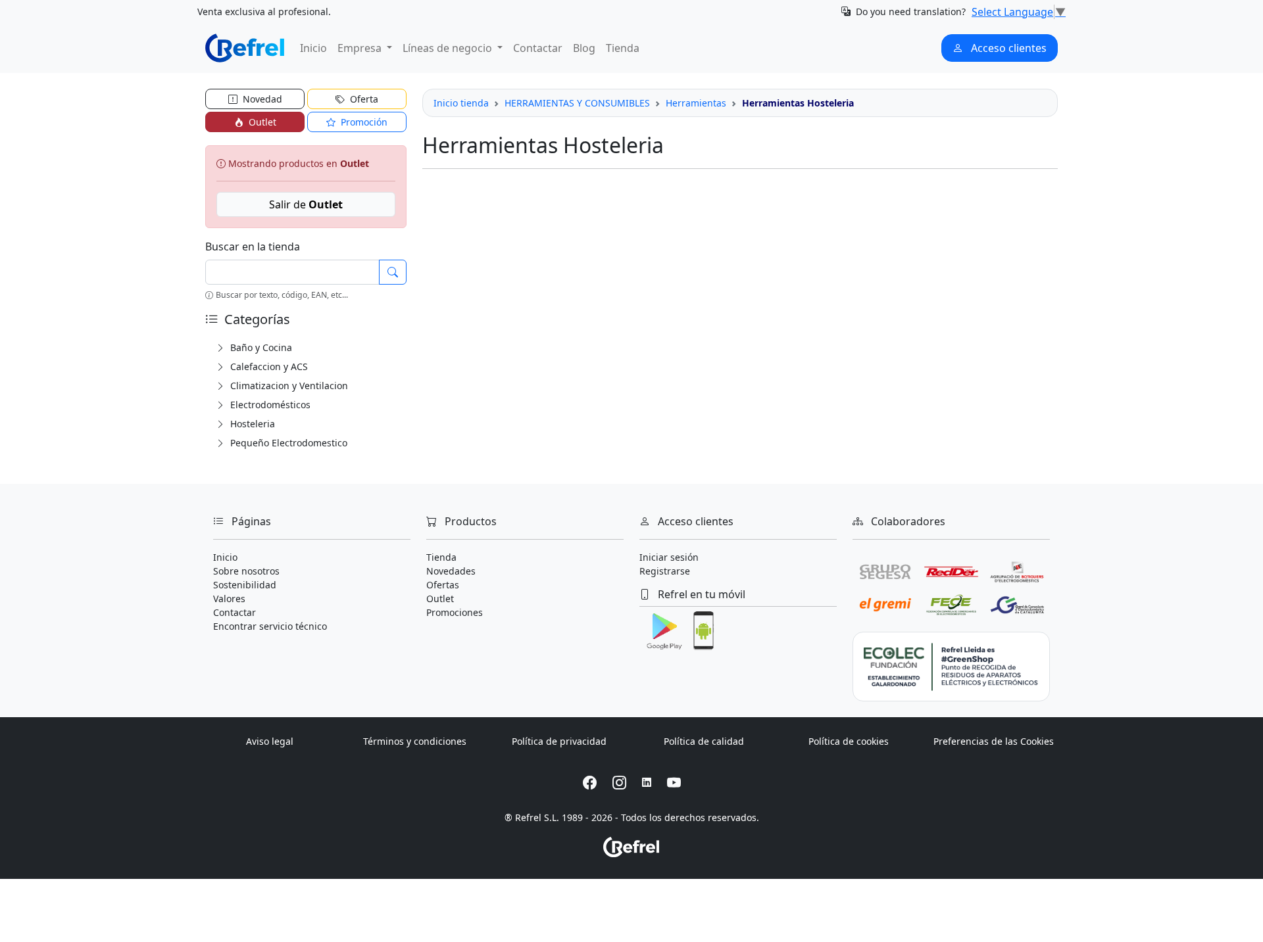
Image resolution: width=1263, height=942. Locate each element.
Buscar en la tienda (252, 246)
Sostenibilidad (244, 584)
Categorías (255, 319)
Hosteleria (251, 423)
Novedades (451, 571)
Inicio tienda (461, 103)
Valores (229, 598)
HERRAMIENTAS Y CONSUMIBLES (577, 103)
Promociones (454, 612)
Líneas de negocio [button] (449, 48)
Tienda (622, 48)
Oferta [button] (362, 99)
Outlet (440, 598)
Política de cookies (848, 741)
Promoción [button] (362, 122)
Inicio (313, 48)
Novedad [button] (261, 99)
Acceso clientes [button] (1007, 48)
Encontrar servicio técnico (270, 626)
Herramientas (696, 103)
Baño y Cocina (260, 347)
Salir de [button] (306, 204)
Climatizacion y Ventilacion (288, 385)
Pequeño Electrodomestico (287, 442)
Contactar (537, 48)
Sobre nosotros (246, 571)
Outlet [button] (261, 122)
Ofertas (442, 584)
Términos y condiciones (414, 741)
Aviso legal (269, 741)
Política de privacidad (559, 741)
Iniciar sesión (669, 557)
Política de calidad (704, 741)
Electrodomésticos (269, 404)
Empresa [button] (360, 48)
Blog (584, 48)
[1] (393, 272)
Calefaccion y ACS (268, 366)
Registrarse (664, 571)
